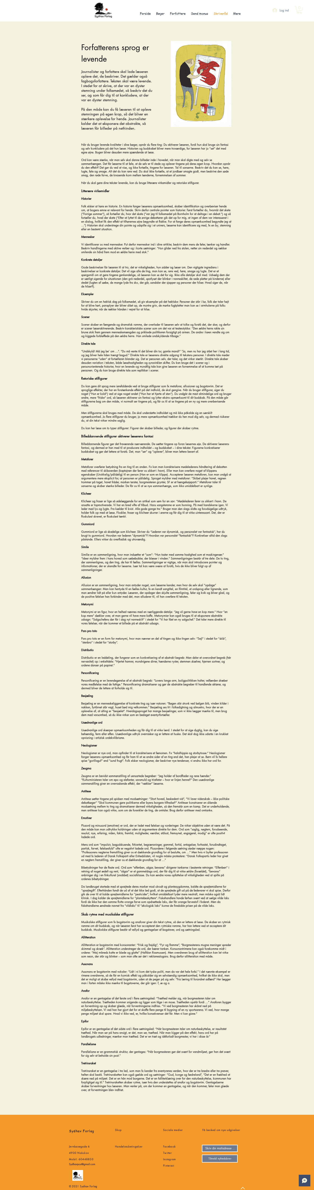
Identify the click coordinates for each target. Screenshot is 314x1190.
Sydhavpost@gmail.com (82, 1164)
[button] (299, 10)
